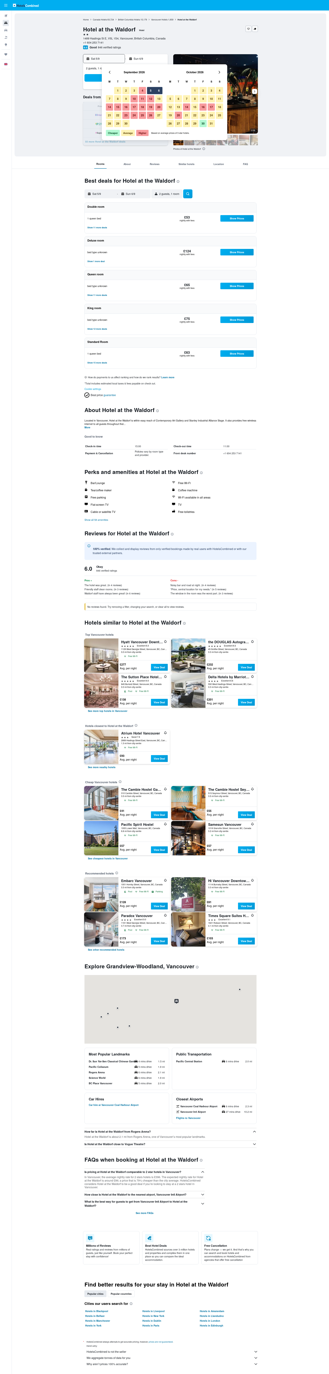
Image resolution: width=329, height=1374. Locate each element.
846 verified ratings (109, 47)
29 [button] (117, 123)
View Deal (159, 667)
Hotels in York (93, 1325)
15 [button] (117, 107)
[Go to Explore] (5, 44)
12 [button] (150, 99)
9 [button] (126, 99)
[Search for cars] (5, 30)
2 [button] (126, 90)
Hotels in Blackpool (96, 1311)
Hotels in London (210, 1320)
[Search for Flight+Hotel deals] (5, 37)
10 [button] (134, 99)
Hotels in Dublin (151, 1320)
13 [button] (158, 99)
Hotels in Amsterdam (212, 1311)
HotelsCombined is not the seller (106, 1352)
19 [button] (150, 107)
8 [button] (118, 99)
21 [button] (109, 115)
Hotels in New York (153, 1316)
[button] (6, 5)
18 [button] (142, 107)
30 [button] (125, 123)
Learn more (167, 377)
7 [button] (109, 99)
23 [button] (125, 115)
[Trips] (5, 54)
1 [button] (118, 90)
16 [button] (125, 107)
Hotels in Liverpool (153, 1311)
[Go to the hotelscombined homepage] (25, 5)
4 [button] (142, 90)
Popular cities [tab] (95, 1293)
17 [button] (134, 107)
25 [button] (142, 115)
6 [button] (159, 90)
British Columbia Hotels (129, 19)
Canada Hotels (100, 19)
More (87, 427)
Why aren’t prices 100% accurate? (107, 1364)
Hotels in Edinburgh (211, 1325)
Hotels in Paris (150, 1325)
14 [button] (109, 107)
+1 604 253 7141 (93, 42)
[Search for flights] (5, 15)
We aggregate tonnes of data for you (108, 1358)
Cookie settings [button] (92, 389)
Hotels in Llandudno (212, 1316)
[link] (107, 710)
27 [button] (158, 115)
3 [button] (134, 90)
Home (86, 19)
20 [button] (158, 107)
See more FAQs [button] (145, 1213)
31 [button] (211, 123)
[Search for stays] (5, 23)
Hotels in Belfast (95, 1316)
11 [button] (142, 99)
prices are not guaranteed (161, 1341)
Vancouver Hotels (159, 19)
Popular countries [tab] (121, 1293)
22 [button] (117, 115)
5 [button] (150, 90)
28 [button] (109, 123)
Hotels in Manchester (97, 1320)
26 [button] (150, 115)
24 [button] (134, 115)
